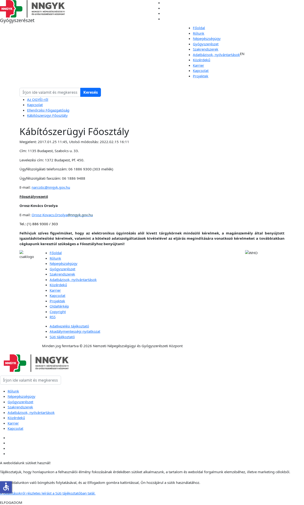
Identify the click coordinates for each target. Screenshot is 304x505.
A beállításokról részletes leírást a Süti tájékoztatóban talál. (47, 493)
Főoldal (199, 27)
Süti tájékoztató (62, 336)
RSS (53, 316)
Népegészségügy (207, 38)
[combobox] (50, 92)
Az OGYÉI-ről (37, 99)
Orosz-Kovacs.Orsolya (62, 214)
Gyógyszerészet (205, 44)
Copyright (58, 311)
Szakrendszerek (205, 49)
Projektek (200, 76)
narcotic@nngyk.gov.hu (51, 187)
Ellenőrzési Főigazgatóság (48, 110)
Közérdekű (201, 59)
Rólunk (198, 33)
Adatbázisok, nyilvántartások (216, 54)
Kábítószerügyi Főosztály (47, 115)
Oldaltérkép (59, 306)
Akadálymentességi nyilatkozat (75, 331)
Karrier (198, 65)
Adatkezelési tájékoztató (69, 326)
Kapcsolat (201, 70)
